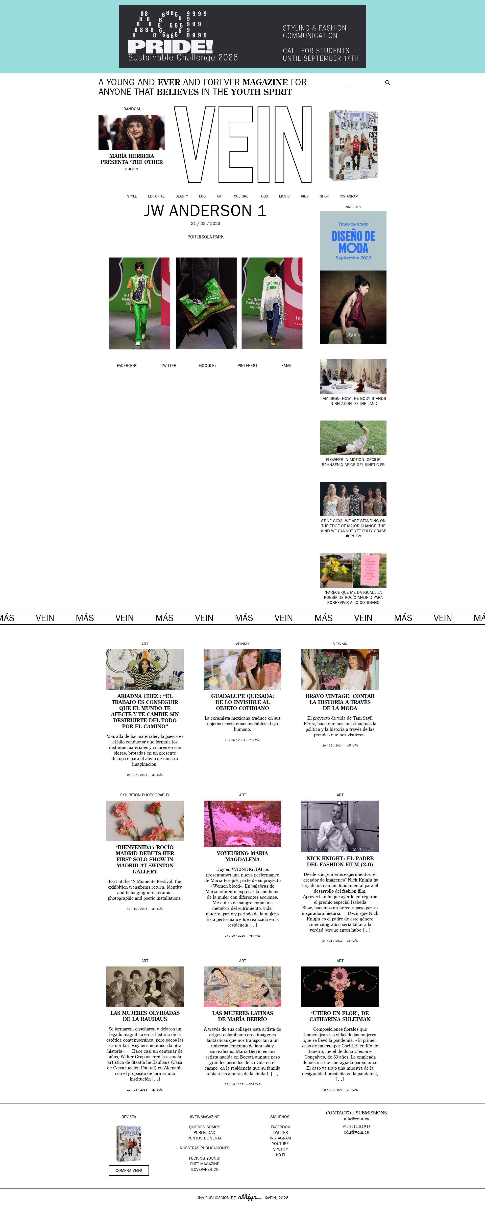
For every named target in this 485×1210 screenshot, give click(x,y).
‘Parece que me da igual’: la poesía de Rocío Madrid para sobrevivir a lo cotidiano (353, 598)
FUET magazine (204, 1164)
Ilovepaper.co (205, 1170)
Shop (324, 197)
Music (284, 197)
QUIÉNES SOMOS (204, 1128)
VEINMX (243, 645)
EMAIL (286, 366)
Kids (305, 197)
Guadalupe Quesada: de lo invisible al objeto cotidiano (242, 702)
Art (220, 197)
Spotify (280, 1150)
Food (263, 197)
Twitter (280, 1133)
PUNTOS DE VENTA (205, 1139)
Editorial (156, 197)
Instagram (349, 197)
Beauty (182, 197)
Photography (155, 796)
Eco (202, 197)
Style (132, 197)
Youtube (280, 1144)
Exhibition (130, 796)
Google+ (9, 1206)
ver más (157, 775)
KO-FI (280, 1155)
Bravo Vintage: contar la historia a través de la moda (340, 702)
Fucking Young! (205, 1159)
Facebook (280, 1128)
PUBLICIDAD (204, 1133)
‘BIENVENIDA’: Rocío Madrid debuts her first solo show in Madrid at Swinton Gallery (145, 860)
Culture (241, 197)
